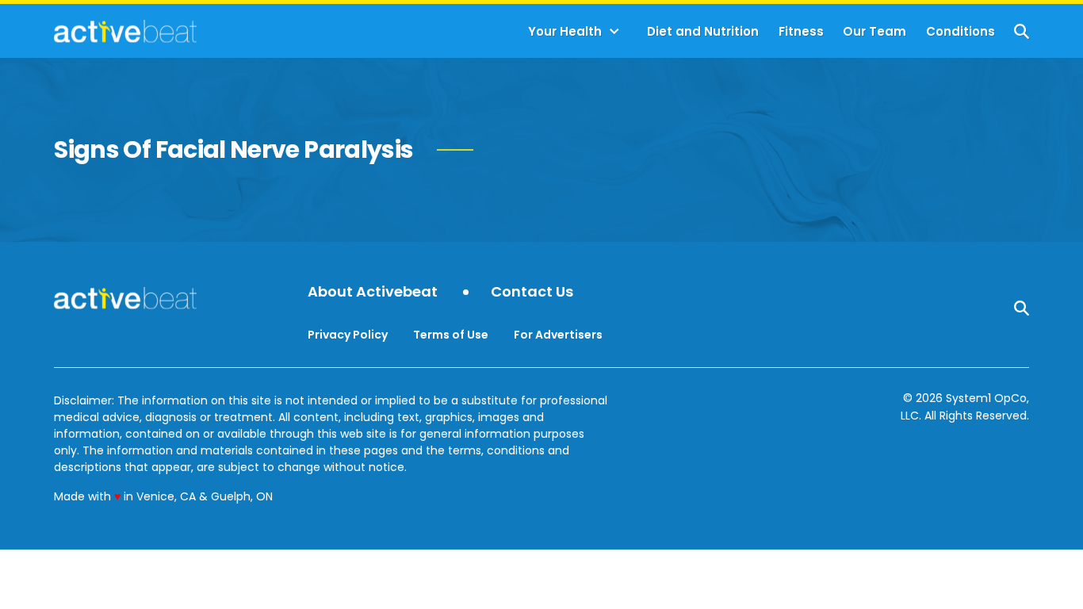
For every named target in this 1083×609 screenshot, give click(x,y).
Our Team (874, 31)
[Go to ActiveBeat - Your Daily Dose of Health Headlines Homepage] (125, 31)
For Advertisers (558, 335)
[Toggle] (614, 31)
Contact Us (532, 292)
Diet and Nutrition (703, 31)
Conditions (960, 31)
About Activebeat (373, 292)
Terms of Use (450, 335)
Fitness (801, 31)
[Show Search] (1021, 31)
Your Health (565, 31)
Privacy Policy (348, 335)
